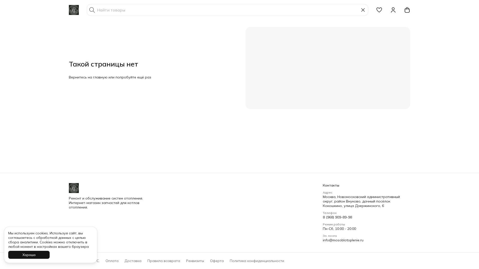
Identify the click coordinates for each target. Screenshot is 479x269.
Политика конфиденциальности (257, 261)
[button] (379, 10)
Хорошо (29, 255)
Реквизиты (195, 261)
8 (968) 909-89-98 (337, 217)
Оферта (217, 261)
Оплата (112, 261)
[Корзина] (407, 10)
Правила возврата (163, 261)
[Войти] (393, 10)
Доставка (132, 261)
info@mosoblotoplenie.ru (343, 240)
